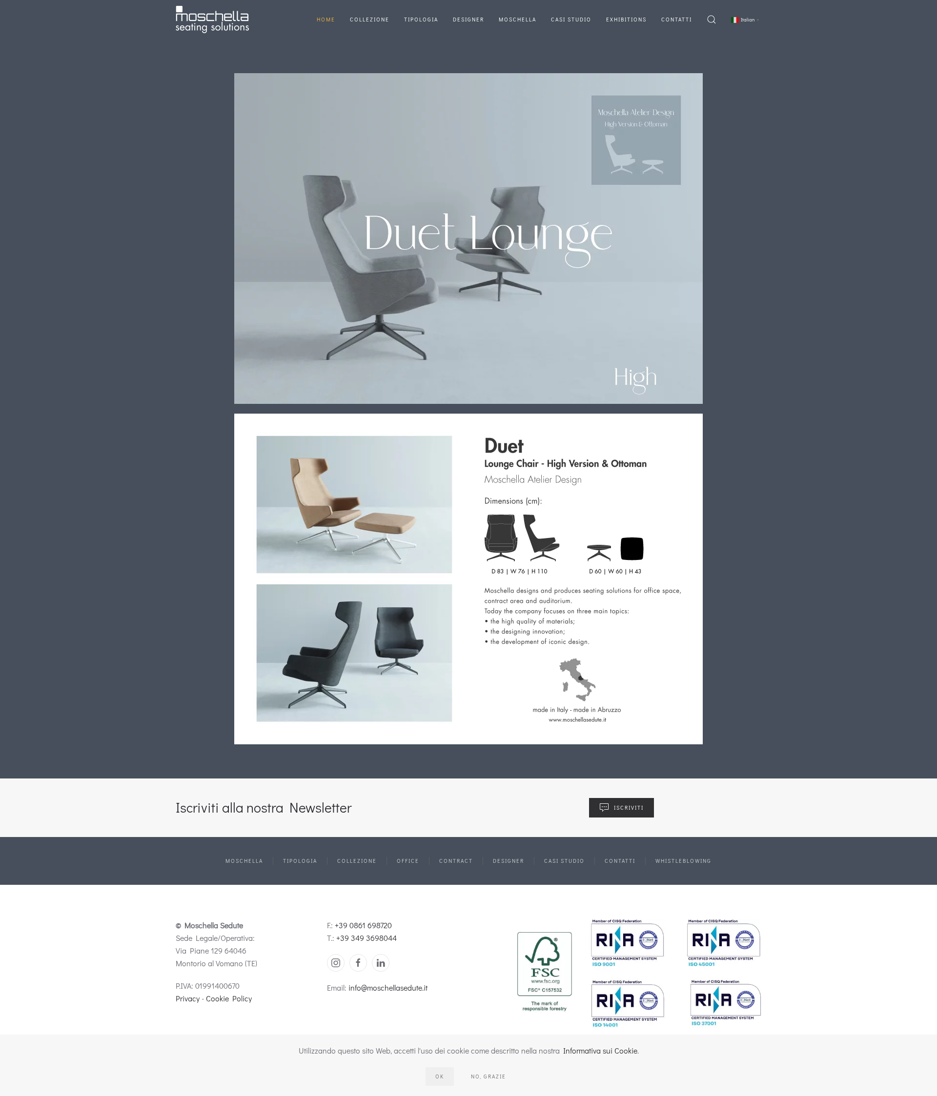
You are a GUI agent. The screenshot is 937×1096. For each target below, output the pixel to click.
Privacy (188, 998)
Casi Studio (571, 19)
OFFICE (408, 860)
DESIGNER (508, 860)
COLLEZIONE (357, 860)
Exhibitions (626, 19)
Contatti (676, 19)
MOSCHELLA (244, 860)
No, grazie (488, 1076)
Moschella (517, 19)
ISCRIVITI (629, 807)
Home (326, 19)
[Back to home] (212, 19)
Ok (439, 1076)
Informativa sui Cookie (600, 1050)
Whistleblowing (683, 860)
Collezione (369, 19)
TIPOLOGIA (300, 860)
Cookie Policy (229, 998)
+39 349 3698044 (366, 938)
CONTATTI (620, 860)
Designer (468, 19)
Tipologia (421, 19)
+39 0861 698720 (363, 925)
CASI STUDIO (564, 860)
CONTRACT (456, 860)
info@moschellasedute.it (388, 987)
